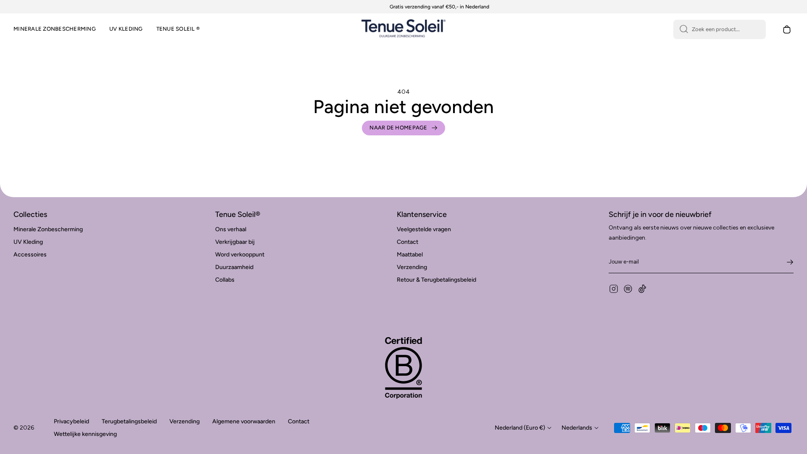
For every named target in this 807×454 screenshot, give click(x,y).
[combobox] (719, 29)
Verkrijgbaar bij (235, 241)
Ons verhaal (230, 229)
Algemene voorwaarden (243, 421)
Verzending (412, 267)
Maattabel (410, 254)
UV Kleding (28, 241)
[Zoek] (683, 29)
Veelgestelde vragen (424, 229)
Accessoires (30, 254)
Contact (407, 241)
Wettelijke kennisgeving (85, 434)
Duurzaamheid (234, 267)
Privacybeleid (71, 421)
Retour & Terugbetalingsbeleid (436, 279)
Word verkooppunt (239, 254)
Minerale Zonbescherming (48, 229)
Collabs (225, 279)
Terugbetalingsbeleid (129, 421)
